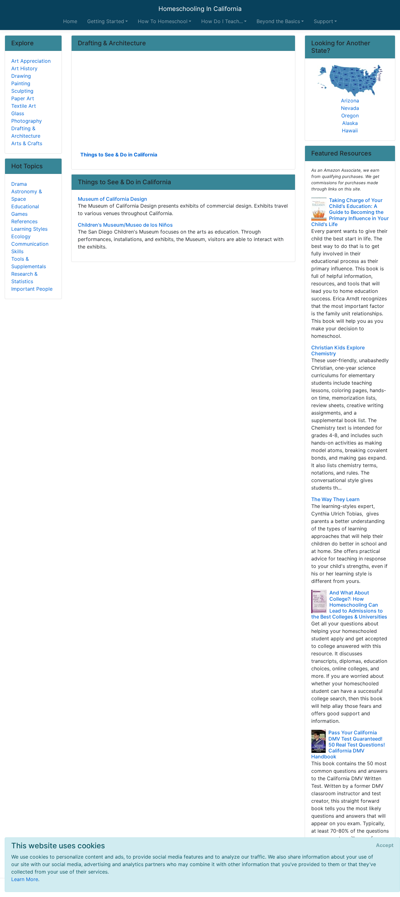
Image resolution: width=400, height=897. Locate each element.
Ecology (21, 236)
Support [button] (323, 21)
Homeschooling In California (200, 8)
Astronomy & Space (26, 195)
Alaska (350, 123)
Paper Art (22, 98)
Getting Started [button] (105, 21)
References (24, 221)
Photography (26, 121)
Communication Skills (29, 247)
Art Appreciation (31, 61)
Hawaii (350, 130)
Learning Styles (29, 229)
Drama (19, 184)
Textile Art (23, 106)
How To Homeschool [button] (163, 21)
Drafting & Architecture (25, 132)
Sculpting (22, 91)
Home (70, 21)
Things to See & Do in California (118, 154)
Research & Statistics (24, 277)
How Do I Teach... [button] (222, 21)
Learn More (24, 879)
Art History (24, 68)
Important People (31, 289)
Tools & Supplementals (28, 262)
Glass (17, 113)
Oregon (350, 115)
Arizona (350, 100)
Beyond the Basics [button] (278, 21)
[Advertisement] (183, 103)
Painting (20, 83)
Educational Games (25, 210)
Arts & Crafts (26, 143)
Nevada (350, 108)
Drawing (21, 76)
